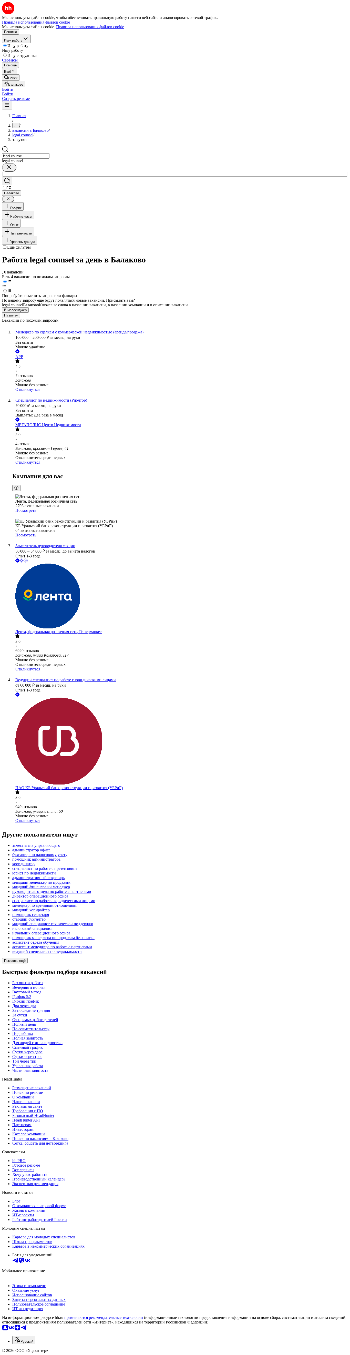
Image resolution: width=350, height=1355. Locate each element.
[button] (7, 89)
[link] (10, 77)
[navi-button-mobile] (7, 105)
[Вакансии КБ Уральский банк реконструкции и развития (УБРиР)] (180, 742)
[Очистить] (9, 167)
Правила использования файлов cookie (90, 27)
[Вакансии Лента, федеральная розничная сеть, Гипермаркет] (180, 596)
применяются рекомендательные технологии (103, 1317)
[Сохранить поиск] (7, 181)
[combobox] (25, 156)
